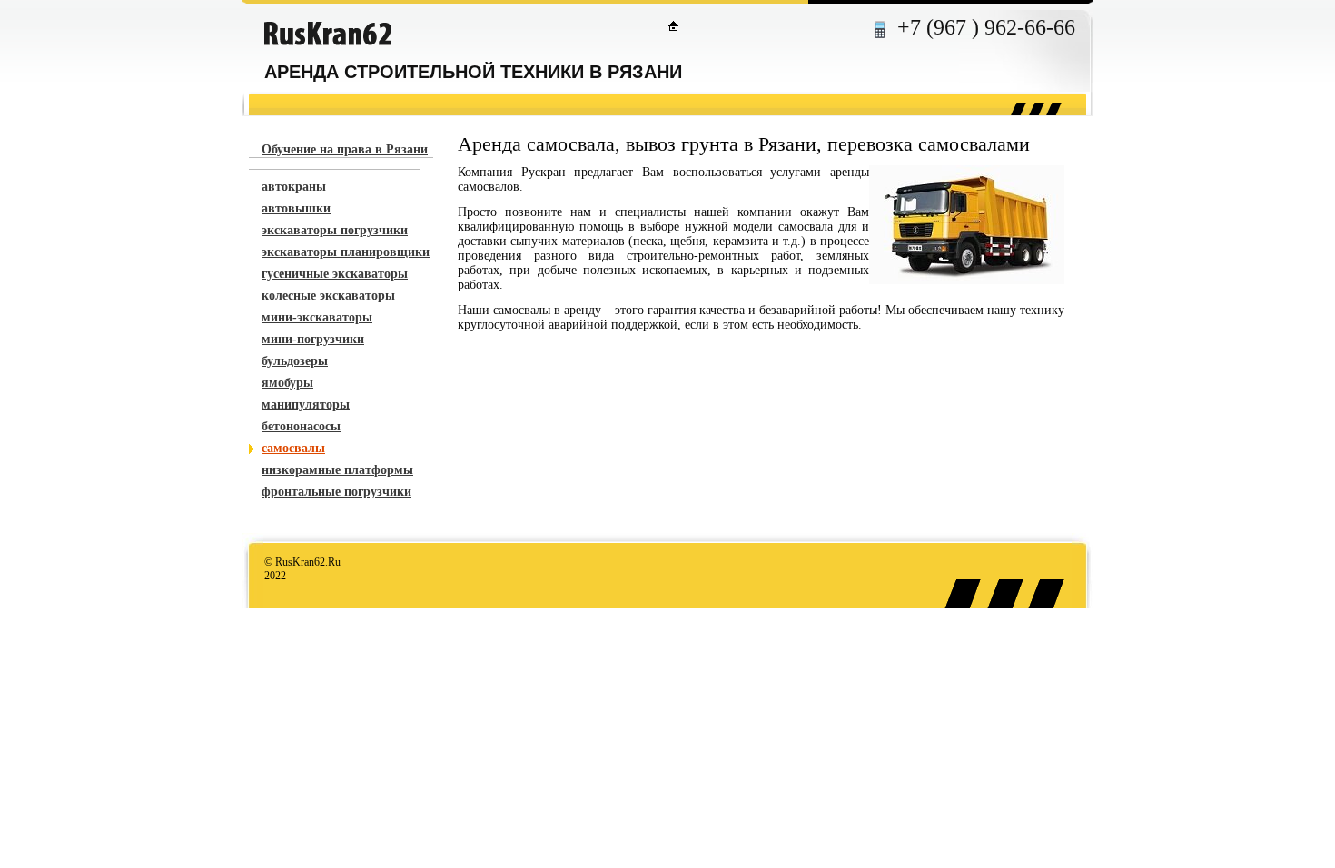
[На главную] (673, 26)
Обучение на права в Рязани (345, 149)
